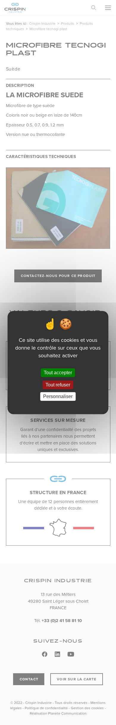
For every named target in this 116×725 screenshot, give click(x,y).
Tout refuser (58, 384)
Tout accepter (58, 372)
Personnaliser (58, 396)
